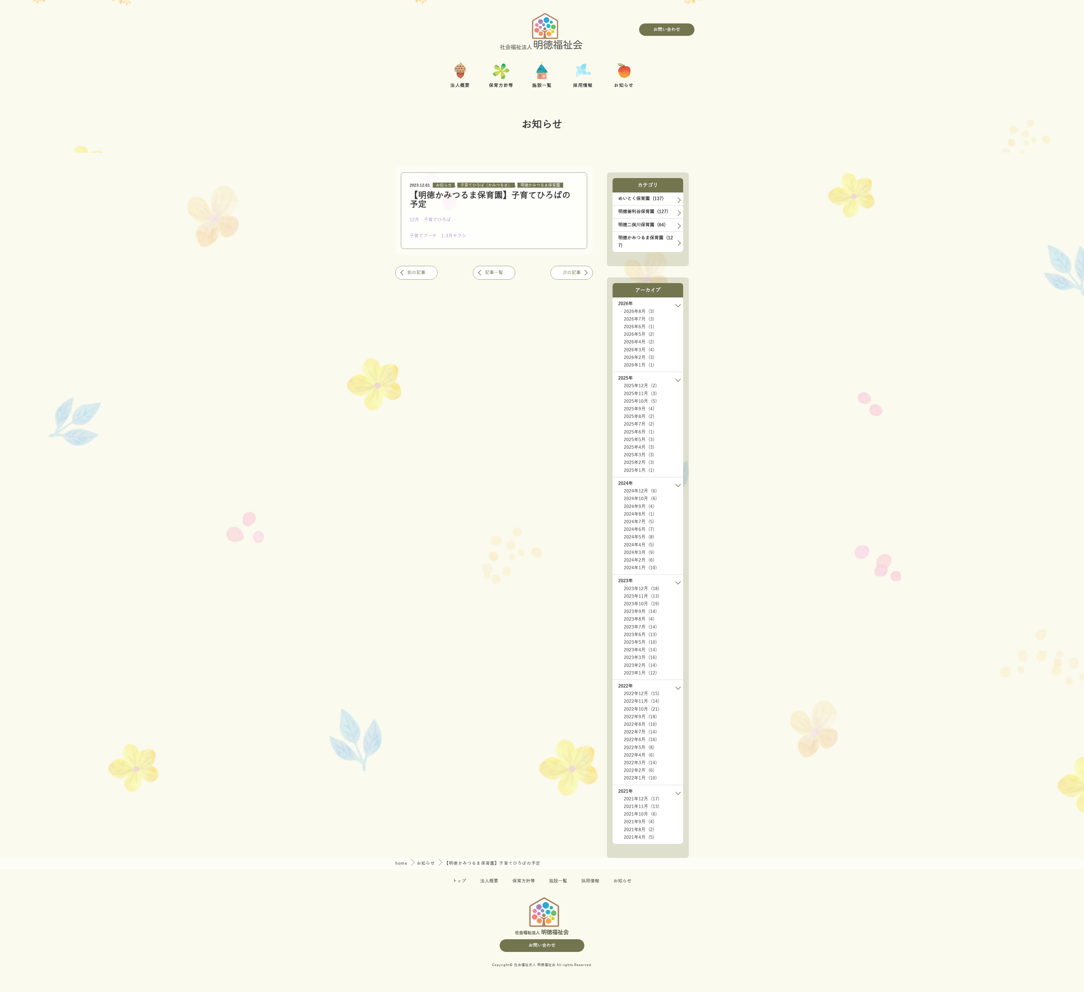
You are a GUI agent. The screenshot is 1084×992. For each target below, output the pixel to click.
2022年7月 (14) (640, 732)
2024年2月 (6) (639, 560)
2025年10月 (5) (640, 401)
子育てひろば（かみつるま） (486, 185)
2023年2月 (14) (640, 665)
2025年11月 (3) (640, 393)
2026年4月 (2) (639, 342)
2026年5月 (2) (639, 334)
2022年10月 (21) (641, 709)
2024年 (625, 483)
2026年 (625, 303)
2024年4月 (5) (639, 545)
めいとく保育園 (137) (641, 198)
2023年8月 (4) (639, 619)
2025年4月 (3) (639, 447)
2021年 (625, 791)
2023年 (625, 580)
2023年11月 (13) (641, 596)
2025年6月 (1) (639, 432)
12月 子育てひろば (430, 219)
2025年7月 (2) (639, 424)
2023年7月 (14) (640, 627)
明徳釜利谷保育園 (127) (643, 211)
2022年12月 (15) (641, 693)
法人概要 (489, 881)
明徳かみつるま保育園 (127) (645, 241)
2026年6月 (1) (639, 326)
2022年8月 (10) (640, 724)
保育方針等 (523, 881)
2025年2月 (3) (639, 462)
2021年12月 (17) (641, 799)
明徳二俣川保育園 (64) (642, 224)
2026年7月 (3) (639, 319)
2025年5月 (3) (639, 439)
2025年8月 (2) (639, 416)
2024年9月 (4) (639, 506)
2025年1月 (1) (639, 470)
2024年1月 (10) (640, 567)
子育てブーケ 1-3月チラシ (438, 235)
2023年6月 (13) (640, 634)
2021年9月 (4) (639, 821)
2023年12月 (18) (641, 588)
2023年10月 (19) (641, 603)
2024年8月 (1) (639, 514)
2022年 (625, 686)
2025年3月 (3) (639, 454)
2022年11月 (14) (641, 701)
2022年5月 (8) (639, 747)
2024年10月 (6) (640, 498)
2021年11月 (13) (641, 806)
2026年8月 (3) (639, 311)
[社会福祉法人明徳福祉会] (542, 29)
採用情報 (590, 881)
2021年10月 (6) (640, 814)
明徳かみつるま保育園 (540, 185)
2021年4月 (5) (639, 837)
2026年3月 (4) (639, 349)
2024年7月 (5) (639, 521)
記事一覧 (494, 272)
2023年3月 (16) (640, 657)
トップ (459, 881)
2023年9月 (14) (640, 611)
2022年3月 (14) (640, 762)
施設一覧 (558, 881)
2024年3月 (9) (639, 552)
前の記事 (416, 272)
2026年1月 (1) (639, 365)
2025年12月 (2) (640, 385)
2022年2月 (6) (639, 770)
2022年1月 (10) (640, 778)
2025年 (625, 378)
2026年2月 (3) (639, 357)
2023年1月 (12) (640, 673)
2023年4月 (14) (640, 649)
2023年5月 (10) (640, 642)
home (402, 863)
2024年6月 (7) (639, 529)
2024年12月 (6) (640, 491)
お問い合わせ (666, 29)
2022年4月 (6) (639, 755)
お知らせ (444, 185)
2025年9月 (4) (639, 408)
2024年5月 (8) (639, 537)
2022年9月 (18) (640, 716)
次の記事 (572, 272)
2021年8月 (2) (639, 829)
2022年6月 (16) (640, 739)
